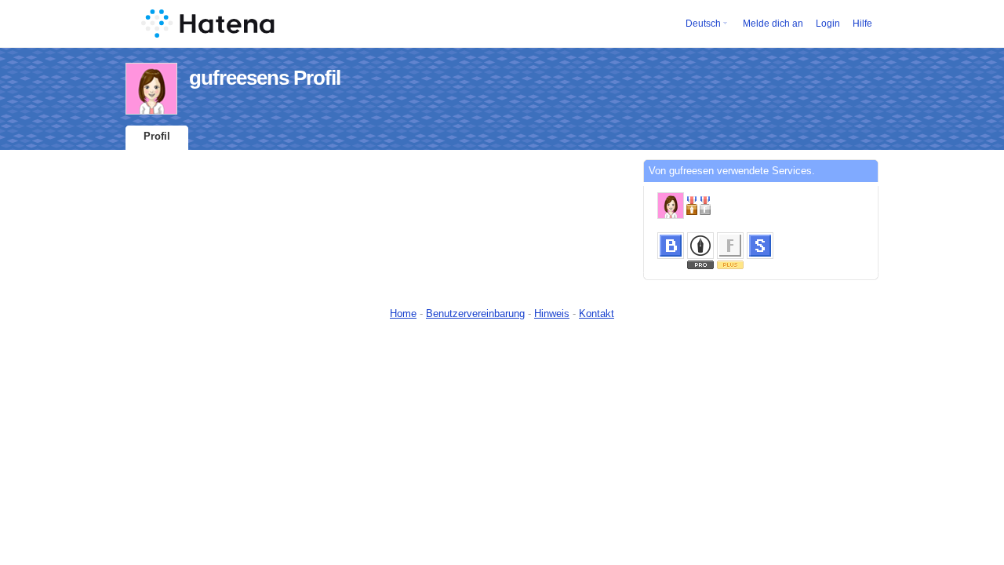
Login (828, 23)
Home (403, 313)
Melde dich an (773, 23)
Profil (157, 136)
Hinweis (551, 313)
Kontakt (596, 313)
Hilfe (862, 23)
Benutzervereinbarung (475, 313)
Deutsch (703, 23)
